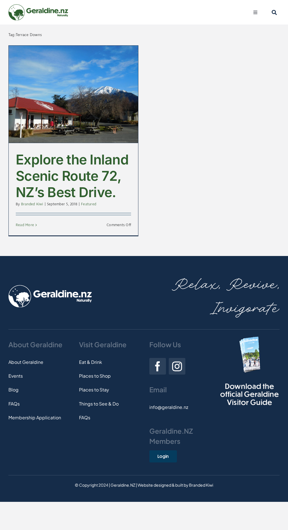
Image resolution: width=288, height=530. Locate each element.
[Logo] (38, 6)
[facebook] (157, 366)
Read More (25, 225)
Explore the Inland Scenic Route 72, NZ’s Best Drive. (72, 175)
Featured (88, 204)
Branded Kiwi (32, 204)
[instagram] (177, 366)
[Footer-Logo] (50, 287)
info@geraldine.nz (168, 407)
